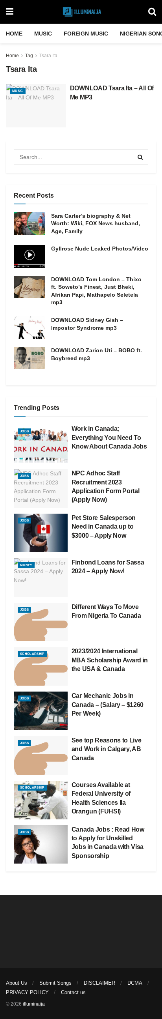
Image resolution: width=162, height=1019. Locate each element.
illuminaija (34, 1004)
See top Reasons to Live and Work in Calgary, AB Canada (107, 749)
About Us (16, 983)
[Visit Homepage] (81, 12)
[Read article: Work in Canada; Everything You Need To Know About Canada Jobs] (41, 443)
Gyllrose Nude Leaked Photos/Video (99, 248)
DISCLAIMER (99, 983)
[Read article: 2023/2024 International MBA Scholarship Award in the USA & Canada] (41, 666)
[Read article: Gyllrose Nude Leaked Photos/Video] (29, 256)
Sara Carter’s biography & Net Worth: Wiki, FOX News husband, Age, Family (95, 223)
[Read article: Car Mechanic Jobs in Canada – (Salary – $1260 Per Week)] (41, 711)
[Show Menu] (9, 12)
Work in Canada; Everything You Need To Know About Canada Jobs (109, 437)
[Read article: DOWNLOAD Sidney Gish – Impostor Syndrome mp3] (29, 327)
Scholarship (32, 654)
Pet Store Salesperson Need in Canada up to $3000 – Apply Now (104, 526)
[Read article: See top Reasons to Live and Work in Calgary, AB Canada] (41, 755)
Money (26, 565)
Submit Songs (55, 983)
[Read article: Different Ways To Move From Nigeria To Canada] (41, 622)
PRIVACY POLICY (27, 992)
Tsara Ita (48, 55)
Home (14, 33)
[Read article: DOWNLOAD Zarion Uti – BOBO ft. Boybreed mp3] (29, 358)
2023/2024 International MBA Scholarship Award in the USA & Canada (110, 660)
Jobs (24, 431)
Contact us (73, 992)
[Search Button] (152, 12)
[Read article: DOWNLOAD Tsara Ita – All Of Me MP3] (36, 105)
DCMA (134, 983)
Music (43, 33)
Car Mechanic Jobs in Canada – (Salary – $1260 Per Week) (108, 704)
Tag (29, 55)
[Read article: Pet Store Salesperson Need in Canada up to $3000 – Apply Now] (41, 533)
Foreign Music (86, 33)
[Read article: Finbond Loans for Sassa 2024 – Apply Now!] (41, 577)
